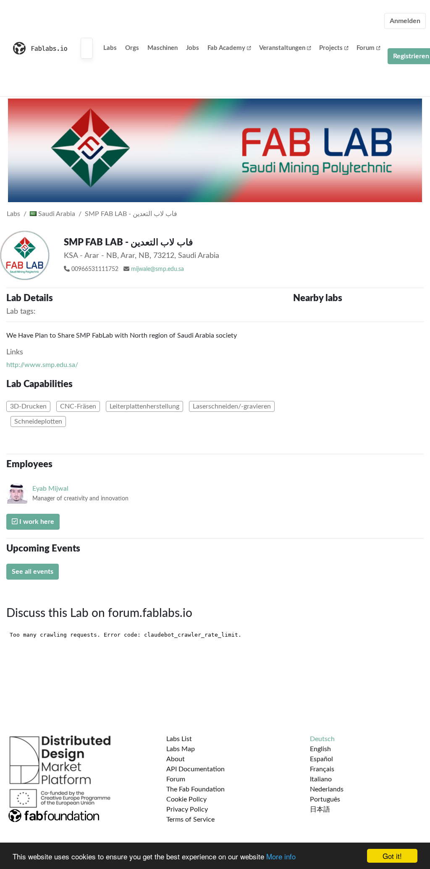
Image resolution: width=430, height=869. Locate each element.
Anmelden (405, 21)
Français (322, 769)
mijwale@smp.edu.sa (157, 269)
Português (325, 799)
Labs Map (180, 749)
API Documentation (195, 769)
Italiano (321, 779)
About (175, 759)
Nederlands (326, 789)
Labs (110, 48)
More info (281, 856)
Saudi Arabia (56, 214)
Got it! (392, 856)
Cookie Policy (186, 799)
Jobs (192, 48)
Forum (366, 48)
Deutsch (322, 739)
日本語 (320, 809)
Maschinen (162, 48)
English (320, 749)
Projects (331, 48)
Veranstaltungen (282, 48)
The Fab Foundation (195, 789)
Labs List (179, 739)
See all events (32, 571)
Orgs (132, 48)
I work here (36, 521)
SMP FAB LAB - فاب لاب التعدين (131, 214)
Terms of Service (190, 819)
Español (321, 759)
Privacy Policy (187, 809)
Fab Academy (226, 48)
